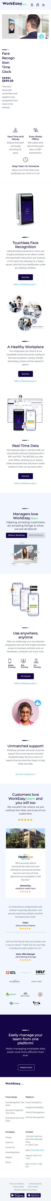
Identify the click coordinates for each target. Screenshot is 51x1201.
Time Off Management (35, 1112)
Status (8, 1162)
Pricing (8, 1137)
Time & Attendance (33, 1102)
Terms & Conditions (17, 1184)
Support (8, 1157)
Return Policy (33, 1187)
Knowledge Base (12, 1152)
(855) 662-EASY (37, 1150)
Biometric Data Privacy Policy (25, 1190)
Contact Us (10, 1147)
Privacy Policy (18, 1187)
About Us (9, 1142)
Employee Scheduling (34, 1107)
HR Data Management (35, 1117)
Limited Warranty (35, 1184)
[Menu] (43, 5)
